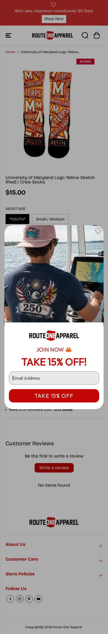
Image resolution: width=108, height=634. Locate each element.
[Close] (98, 230)
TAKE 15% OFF (54, 395)
